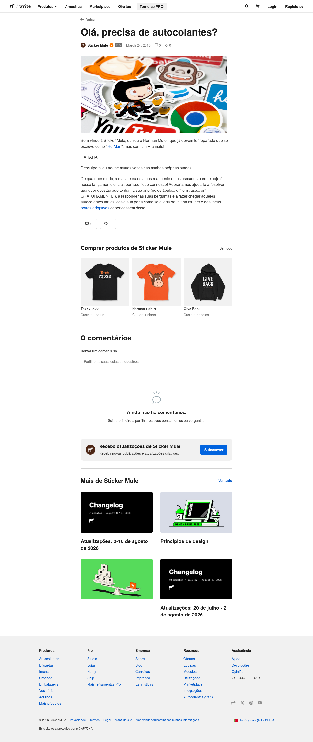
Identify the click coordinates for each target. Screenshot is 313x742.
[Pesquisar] (246, 6)
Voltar (91, 19)
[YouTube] (260, 703)
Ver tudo (225, 248)
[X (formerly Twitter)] (242, 703)
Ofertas (124, 6)
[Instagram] (251, 703)
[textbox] (156, 174)
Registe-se (294, 6)
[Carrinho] (258, 6)
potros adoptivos (95, 208)
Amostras (73, 6)
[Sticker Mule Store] (233, 703)
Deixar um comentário (99, 351)
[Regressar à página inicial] (12, 6)
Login (272, 6)
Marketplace (99, 6)
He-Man (114, 146)
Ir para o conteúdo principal (3, 3)
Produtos (45, 6)
